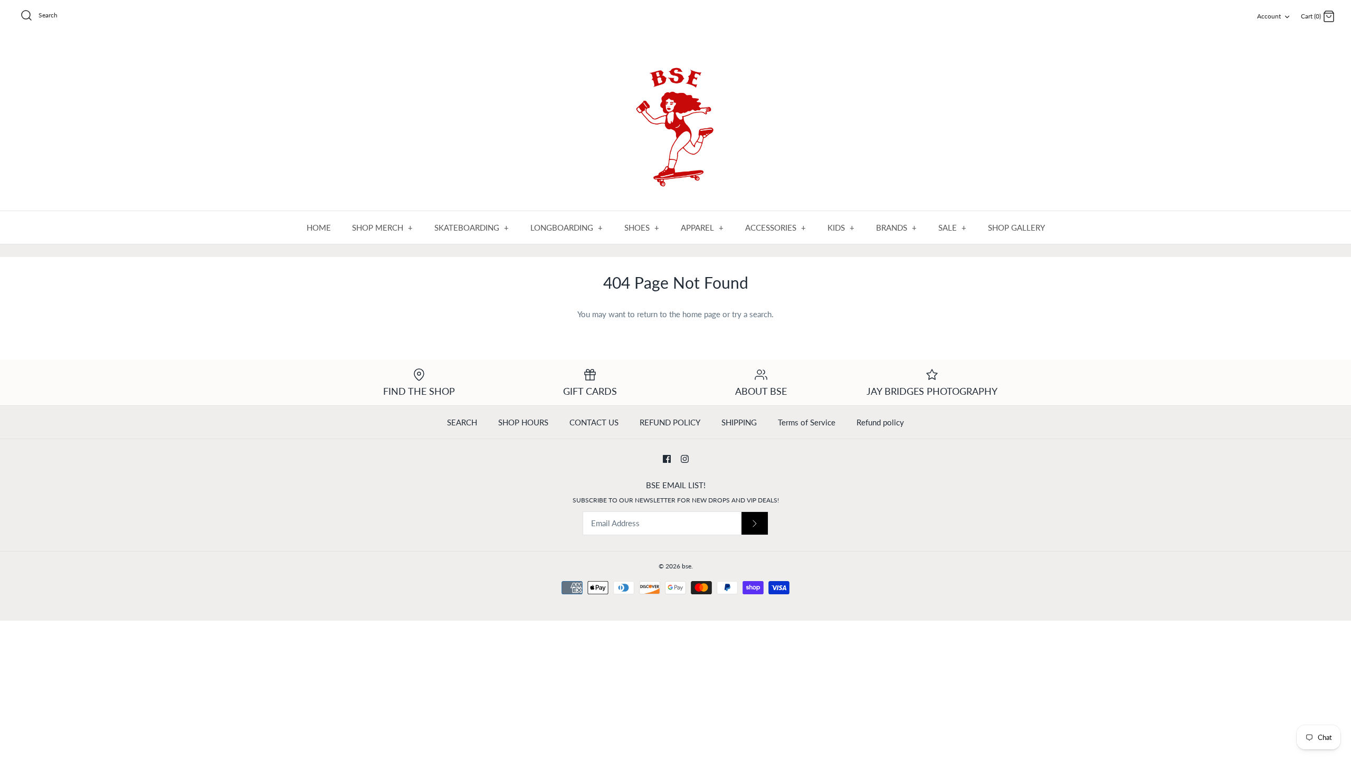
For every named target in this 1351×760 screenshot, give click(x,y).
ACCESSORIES (775, 227)
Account (1269, 16)
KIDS (841, 227)
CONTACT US (594, 422)
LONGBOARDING (566, 227)
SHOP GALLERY (1016, 227)
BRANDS (896, 227)
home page (701, 314)
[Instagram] (685, 459)
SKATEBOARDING (471, 227)
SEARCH (462, 422)
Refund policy (880, 422)
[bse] (675, 122)
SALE (952, 227)
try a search (752, 314)
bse (686, 566)
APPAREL (702, 227)
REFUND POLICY (670, 422)
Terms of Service (806, 422)
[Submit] (754, 523)
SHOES (642, 227)
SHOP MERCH (382, 227)
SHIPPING (739, 422)
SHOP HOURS (523, 422)
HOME (319, 227)
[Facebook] (667, 459)
